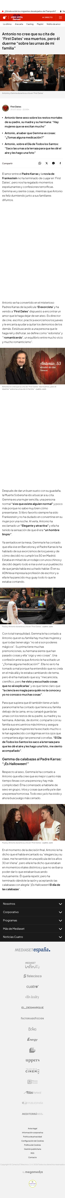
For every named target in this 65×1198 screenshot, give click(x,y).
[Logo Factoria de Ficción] (32, 1018)
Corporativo (11, 912)
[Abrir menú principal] (60, 17)
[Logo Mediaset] (32, 951)
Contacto (32, 1157)
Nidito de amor (54, 24)
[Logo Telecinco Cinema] (32, 1071)
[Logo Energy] (32, 1039)
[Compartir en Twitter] (46, 163)
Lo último (7, 24)
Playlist (40, 24)
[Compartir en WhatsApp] (39, 163)
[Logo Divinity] (32, 997)
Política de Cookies (32, 1145)
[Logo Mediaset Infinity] (32, 965)
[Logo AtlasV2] (32, 1092)
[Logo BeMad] (32, 1050)
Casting (30, 24)
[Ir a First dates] (17, 17)
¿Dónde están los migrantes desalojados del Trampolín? (30, 11)
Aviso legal (32, 1128)
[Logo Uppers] (32, 1061)
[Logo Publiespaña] (32, 1103)
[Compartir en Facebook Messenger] (53, 163)
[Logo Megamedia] (34, 1172)
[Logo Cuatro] (32, 986)
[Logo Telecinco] (32, 976)
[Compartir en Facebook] (60, 163)
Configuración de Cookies (32, 1141)
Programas (10, 920)
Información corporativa (32, 1132)
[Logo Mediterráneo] (32, 1113)
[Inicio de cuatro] (4, 17)
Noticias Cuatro (13, 936)
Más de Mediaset (13, 928)
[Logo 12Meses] (33, 1082)
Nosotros (9, 903)
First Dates (15, 106)
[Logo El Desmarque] (33, 1008)
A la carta (19, 24)
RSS (32, 1153)
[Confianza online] (32, 1186)
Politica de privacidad (32, 1136)
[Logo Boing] (32, 1029)
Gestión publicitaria (32, 1149)
